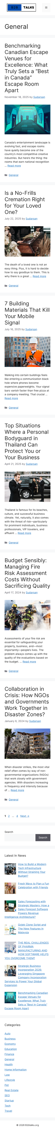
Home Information (16, 1069)
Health (9, 1064)
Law (7, 1074)
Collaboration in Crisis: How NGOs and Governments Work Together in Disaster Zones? (27, 701)
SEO (7, 1095)
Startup (9, 1100)
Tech (8, 1105)
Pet (7, 1085)
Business (10, 1038)
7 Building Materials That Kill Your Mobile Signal (27, 313)
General (13, 175)
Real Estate (11, 1090)
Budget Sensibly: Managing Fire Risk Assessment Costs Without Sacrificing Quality (27, 573)
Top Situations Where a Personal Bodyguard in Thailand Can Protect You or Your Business (27, 441)
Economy (10, 1043)
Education (11, 1049)
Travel (8, 1110)
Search (9, 831)
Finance (9, 1054)
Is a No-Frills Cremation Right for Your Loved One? (25, 202)
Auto (7, 1033)
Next (24, 816)
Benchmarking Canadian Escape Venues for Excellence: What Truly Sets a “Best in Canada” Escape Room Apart (27, 67)
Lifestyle (10, 1079)
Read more (14, 165)
